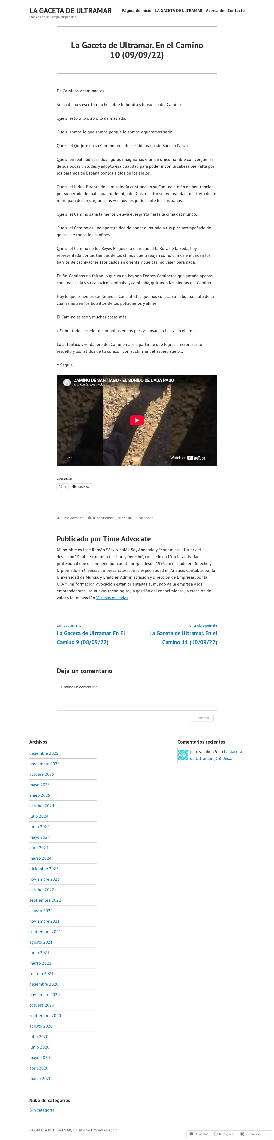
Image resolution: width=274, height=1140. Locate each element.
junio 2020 (39, 1047)
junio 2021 (39, 952)
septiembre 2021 (45, 931)
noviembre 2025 (44, 763)
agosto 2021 (41, 942)
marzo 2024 (40, 858)
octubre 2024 (41, 805)
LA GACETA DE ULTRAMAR (70, 10)
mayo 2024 (39, 837)
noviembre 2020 (44, 994)
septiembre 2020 (45, 1015)
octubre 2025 (41, 774)
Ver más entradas (112, 598)
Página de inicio (136, 10)
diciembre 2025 (43, 753)
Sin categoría (143, 517)
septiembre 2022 (45, 900)
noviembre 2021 (44, 921)
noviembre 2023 (44, 879)
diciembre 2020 (43, 984)
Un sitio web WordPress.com (95, 1130)
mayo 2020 (39, 1057)
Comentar (202, 718)
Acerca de (215, 10)
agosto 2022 (41, 910)
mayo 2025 (39, 784)
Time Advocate (73, 517)
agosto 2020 (41, 1026)
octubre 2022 (41, 889)
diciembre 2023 (43, 868)
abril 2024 (38, 847)
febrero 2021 (41, 973)
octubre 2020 (41, 1005)
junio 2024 (39, 826)
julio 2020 (38, 1036)
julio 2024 (38, 816)
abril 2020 (38, 1068)
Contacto (236, 10)
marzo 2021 (40, 963)
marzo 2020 (40, 1078)
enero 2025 (39, 795)
